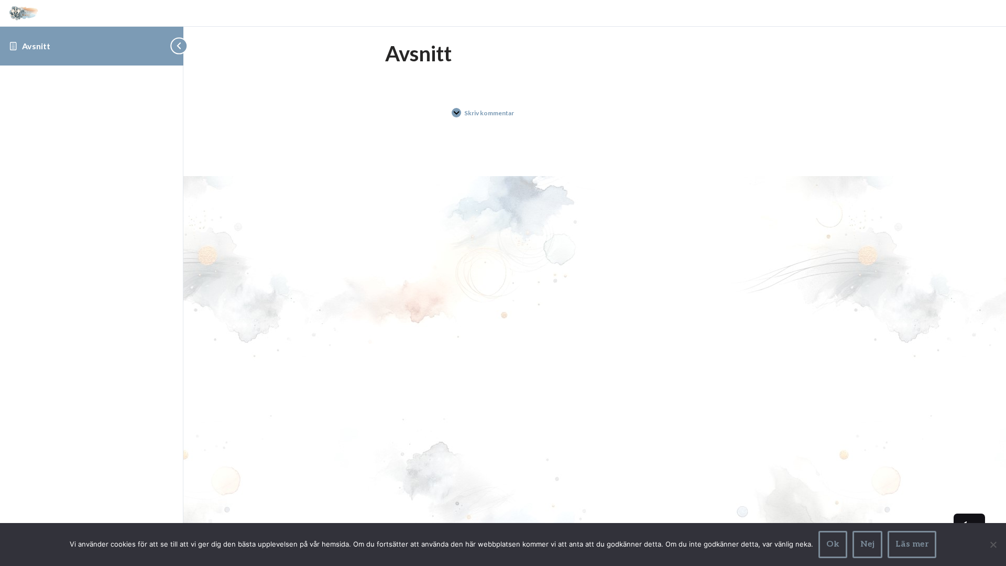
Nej (867, 544)
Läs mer (911, 544)
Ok (832, 544)
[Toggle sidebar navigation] (175, 46)
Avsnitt (36, 46)
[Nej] (993, 544)
